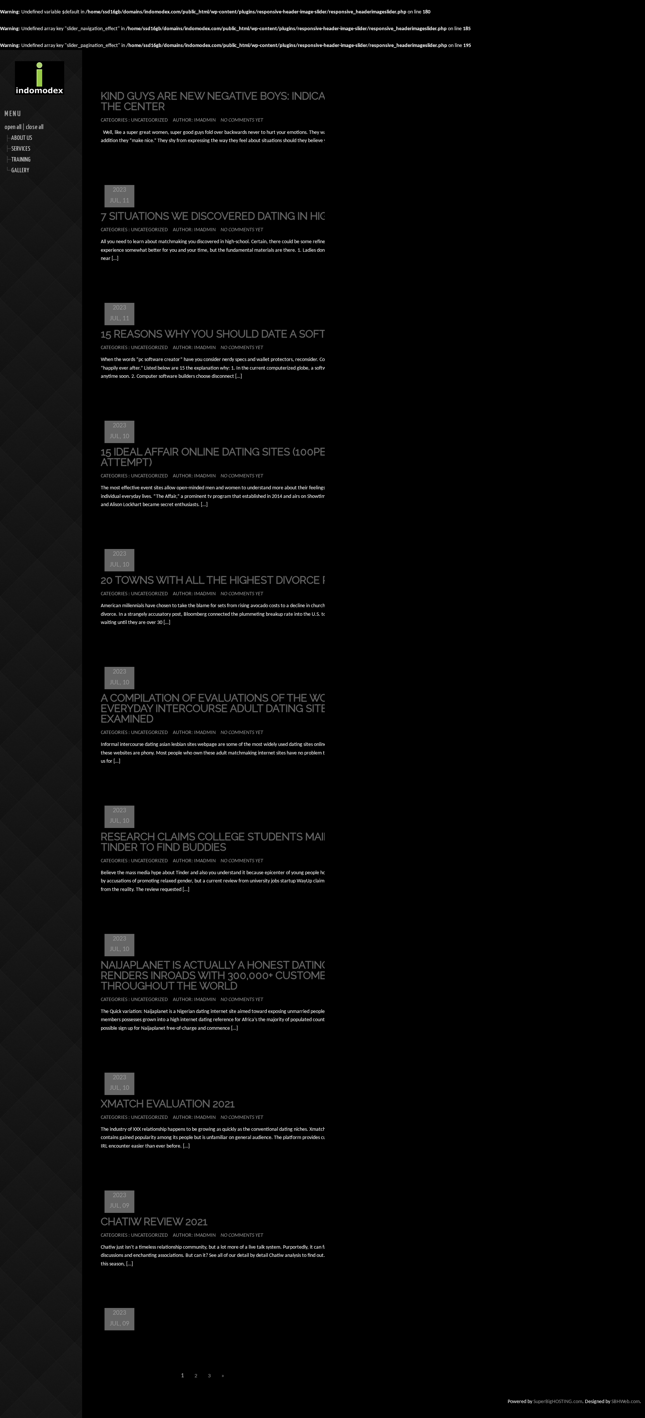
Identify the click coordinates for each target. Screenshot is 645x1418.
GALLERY (20, 170)
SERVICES (20, 149)
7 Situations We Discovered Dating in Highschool (239, 216)
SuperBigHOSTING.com (557, 1402)
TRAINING (21, 160)
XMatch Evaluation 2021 (168, 1104)
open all (12, 127)
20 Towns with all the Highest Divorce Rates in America (258, 580)
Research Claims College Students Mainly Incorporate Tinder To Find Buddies (259, 842)
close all (34, 127)
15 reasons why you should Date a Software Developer (259, 334)
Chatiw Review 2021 (154, 1221)
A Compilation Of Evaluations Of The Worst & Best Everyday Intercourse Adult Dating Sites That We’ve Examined (249, 708)
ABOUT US (21, 138)
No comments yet (242, 120)
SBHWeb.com (625, 1402)
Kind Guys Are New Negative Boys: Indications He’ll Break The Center (261, 101)
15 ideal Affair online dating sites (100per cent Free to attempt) (254, 457)
